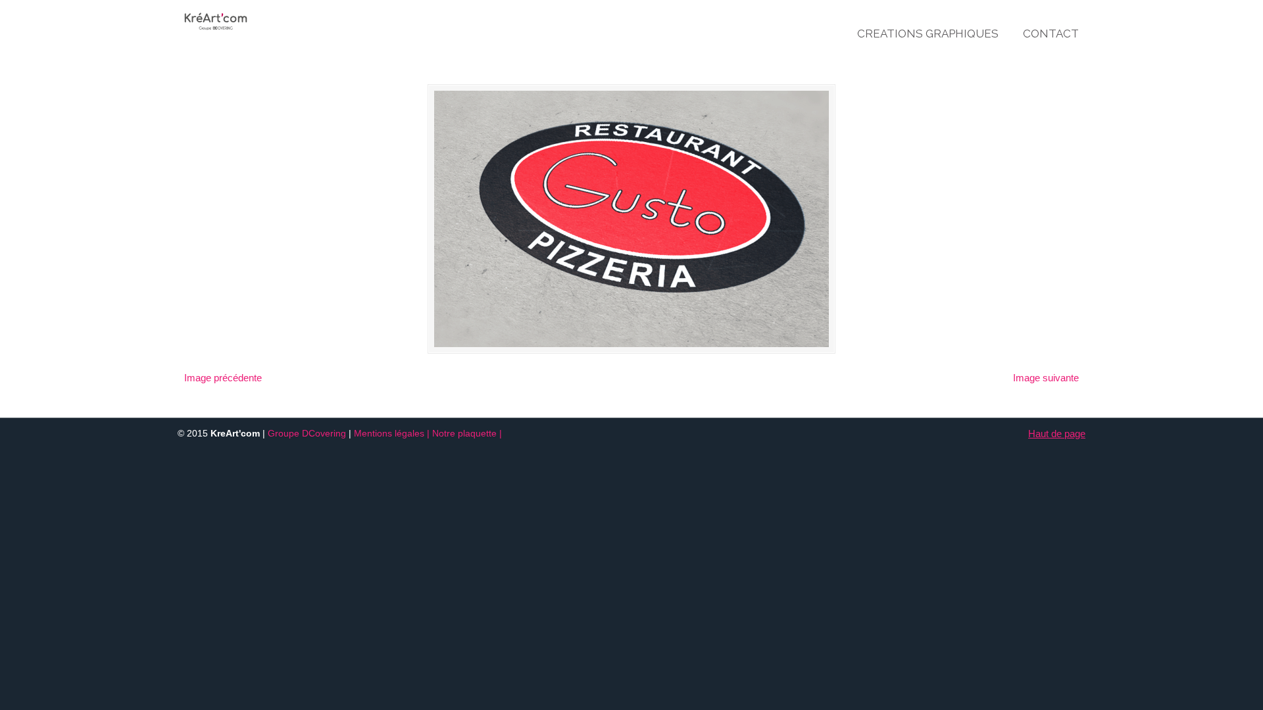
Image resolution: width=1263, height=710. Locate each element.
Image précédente (223, 377)
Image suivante (1046, 377)
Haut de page (1056, 433)
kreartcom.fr (257, 17)
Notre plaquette (464, 433)
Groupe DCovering (307, 433)
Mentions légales (389, 433)
